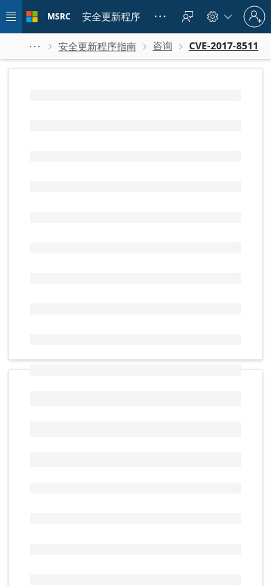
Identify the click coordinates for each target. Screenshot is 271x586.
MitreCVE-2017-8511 (76, 286)
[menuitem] (111, 16)
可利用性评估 (187, 571)
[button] (34, 46)
